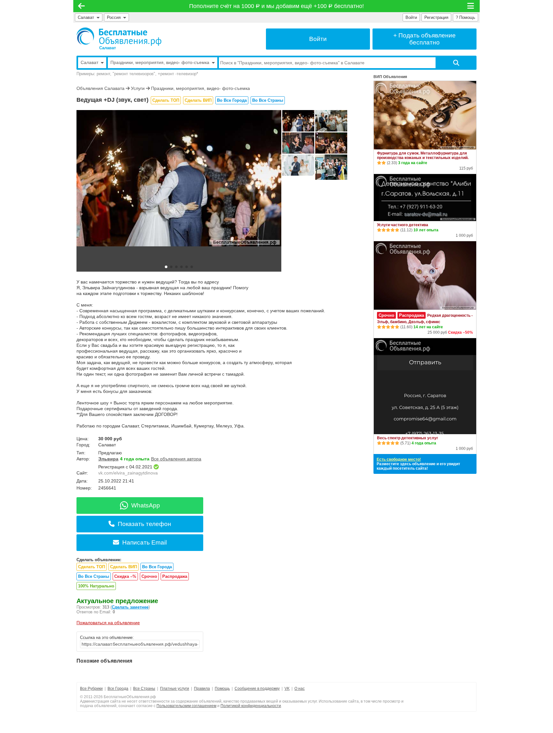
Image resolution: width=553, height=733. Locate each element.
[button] (166, 267)
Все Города (118, 688)
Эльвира (108, 458)
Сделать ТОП (165, 100)
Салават (86, 17)
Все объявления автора (176, 458)
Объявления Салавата (100, 88)
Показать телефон (144, 524)
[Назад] (81, 6)
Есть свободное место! (399, 459)
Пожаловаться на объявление (108, 622)
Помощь (222, 688)
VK (287, 688)
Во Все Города (232, 100)
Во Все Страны (267, 100)
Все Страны (144, 688)
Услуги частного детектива (402, 225)
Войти (411, 17)
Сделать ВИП (198, 100)
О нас (299, 688)
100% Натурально (96, 586)
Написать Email (144, 542)
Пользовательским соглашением (186, 706)
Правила (202, 688)
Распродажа (174, 576)
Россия (115, 17)
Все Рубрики (91, 688)
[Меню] (471, 6)
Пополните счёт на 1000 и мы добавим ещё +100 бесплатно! (276, 6)
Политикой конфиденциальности (250, 706)
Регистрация (436, 17)
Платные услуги (174, 688)
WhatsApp (145, 505)
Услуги (138, 88)
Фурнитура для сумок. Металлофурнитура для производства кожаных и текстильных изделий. (423, 155)
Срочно (149, 576)
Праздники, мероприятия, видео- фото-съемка (200, 88)
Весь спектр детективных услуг (407, 438)
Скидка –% (125, 576)
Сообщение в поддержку (257, 688)
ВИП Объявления (390, 77)
